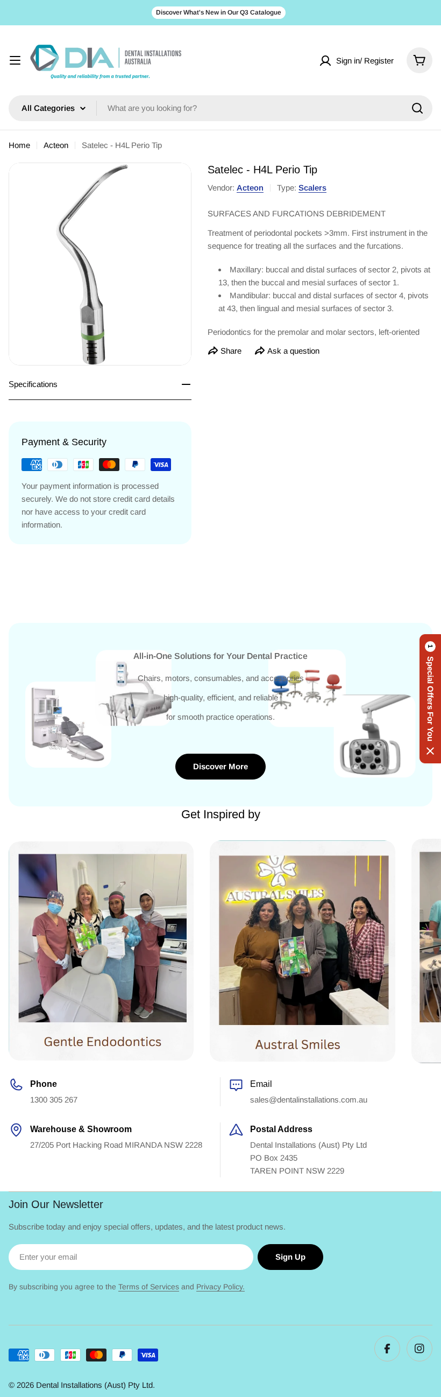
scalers (312, 187)
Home (19, 145)
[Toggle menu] (15, 60)
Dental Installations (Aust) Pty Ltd (94, 1384)
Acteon (56, 145)
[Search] (417, 108)
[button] (430, 698)
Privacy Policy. (220, 1286)
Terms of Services (148, 1286)
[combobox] (220, 108)
